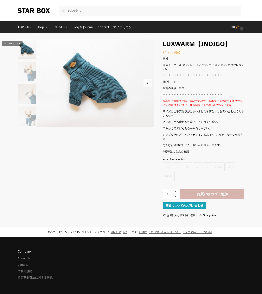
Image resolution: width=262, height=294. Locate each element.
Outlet (143, 232)
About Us (24, 258)
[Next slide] (148, 83)
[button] (238, 27)
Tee (125, 232)
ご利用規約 (25, 271)
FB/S (230, 166)
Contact (23, 264)
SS (167, 166)
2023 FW (116, 232)
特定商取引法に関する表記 (35, 277)
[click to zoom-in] (95, 83)
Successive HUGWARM (197, 232)
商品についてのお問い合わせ (184, 205)
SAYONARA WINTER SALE (165, 232)
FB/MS (169, 176)
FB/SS (219, 166)
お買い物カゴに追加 (212, 194)
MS (187, 166)
